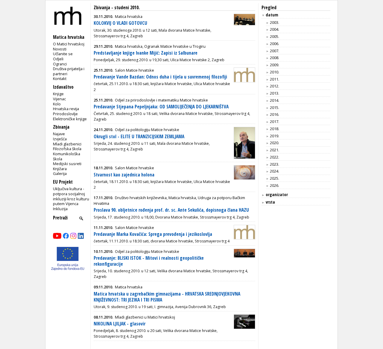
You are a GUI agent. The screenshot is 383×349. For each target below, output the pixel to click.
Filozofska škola (67, 148)
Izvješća (60, 139)
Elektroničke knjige (70, 119)
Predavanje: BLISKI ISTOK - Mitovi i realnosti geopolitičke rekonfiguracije (149, 261)
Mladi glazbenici (67, 144)
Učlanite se (63, 53)
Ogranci (60, 64)
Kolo (57, 104)
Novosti (59, 49)
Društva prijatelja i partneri (68, 71)
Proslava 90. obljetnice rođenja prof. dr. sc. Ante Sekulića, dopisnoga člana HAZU (171, 210)
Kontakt (59, 78)
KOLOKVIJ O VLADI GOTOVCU (120, 23)
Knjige (58, 93)
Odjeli (58, 59)
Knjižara (60, 168)
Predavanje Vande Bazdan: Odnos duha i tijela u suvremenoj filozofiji (160, 77)
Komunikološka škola (66, 156)
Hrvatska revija (66, 108)
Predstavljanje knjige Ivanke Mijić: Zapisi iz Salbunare (145, 53)
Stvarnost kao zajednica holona (124, 175)
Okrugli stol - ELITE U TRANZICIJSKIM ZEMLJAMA (139, 136)
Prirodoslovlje (65, 113)
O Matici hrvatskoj (68, 44)
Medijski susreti (67, 163)
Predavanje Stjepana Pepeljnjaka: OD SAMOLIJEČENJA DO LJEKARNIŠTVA (161, 107)
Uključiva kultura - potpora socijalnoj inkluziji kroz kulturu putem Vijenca (71, 196)
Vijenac (59, 99)
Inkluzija (60, 208)
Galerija (60, 173)
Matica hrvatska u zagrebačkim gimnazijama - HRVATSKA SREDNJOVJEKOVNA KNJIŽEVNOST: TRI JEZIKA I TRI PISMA (167, 297)
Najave (59, 133)
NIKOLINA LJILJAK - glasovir (119, 324)
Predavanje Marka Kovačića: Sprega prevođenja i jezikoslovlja (153, 234)
